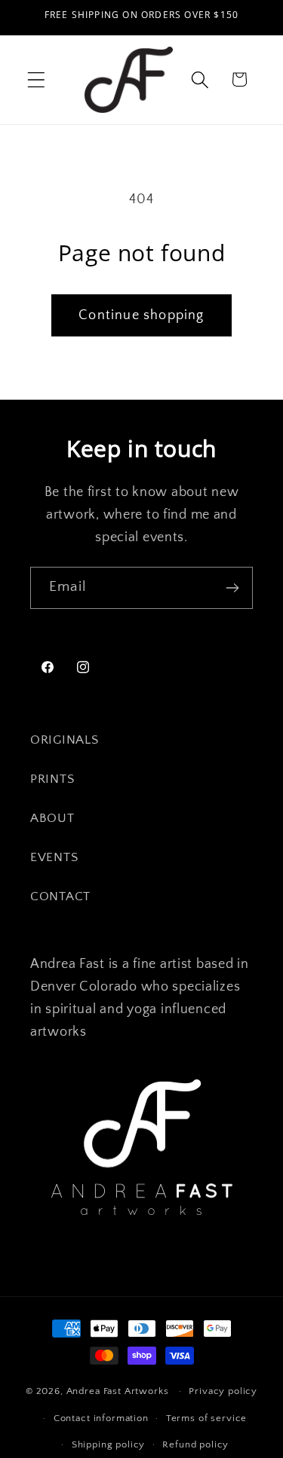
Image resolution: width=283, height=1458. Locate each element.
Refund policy (195, 1444)
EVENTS (54, 857)
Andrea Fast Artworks (117, 1391)
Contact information (101, 1418)
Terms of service (206, 1418)
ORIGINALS (64, 740)
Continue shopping (141, 315)
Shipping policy (109, 1444)
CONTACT (60, 896)
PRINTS (52, 779)
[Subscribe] (232, 588)
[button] (37, 79)
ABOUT (52, 818)
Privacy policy (223, 1391)
